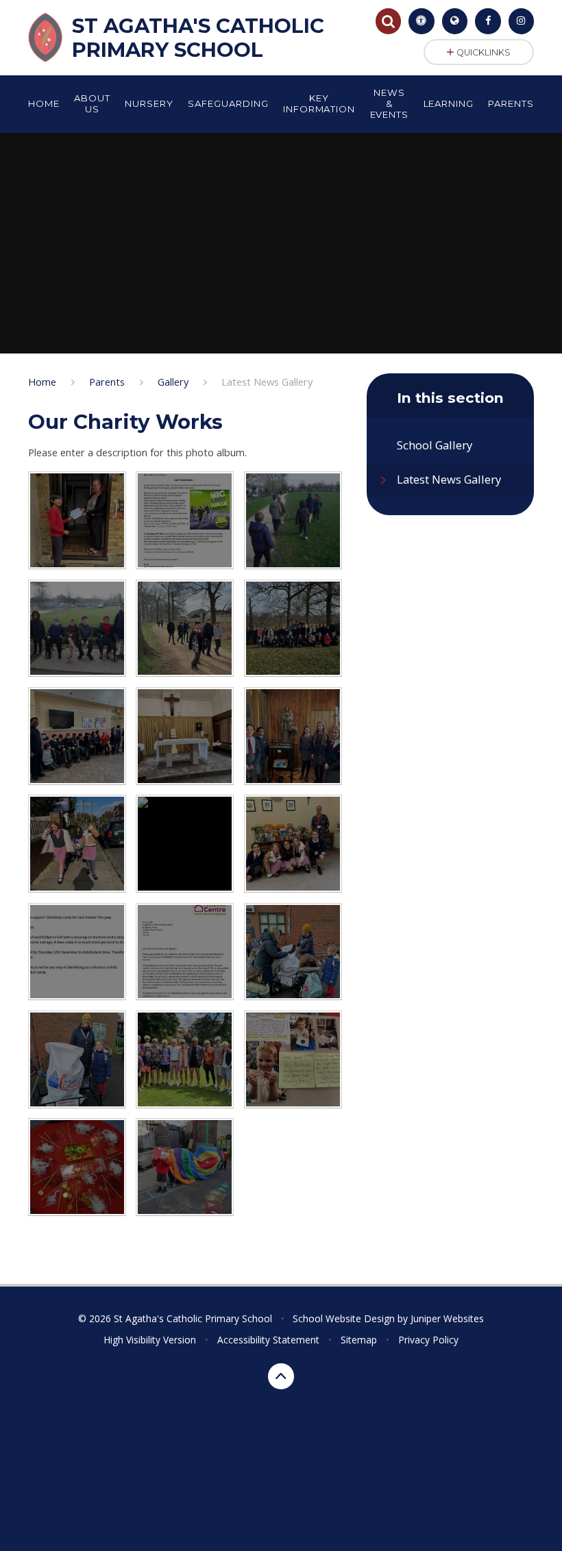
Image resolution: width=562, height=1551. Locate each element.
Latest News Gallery (267, 381)
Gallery (173, 381)
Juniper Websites (447, 1318)
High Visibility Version (149, 1339)
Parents (107, 381)
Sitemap (359, 1339)
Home (42, 381)
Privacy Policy (428, 1339)
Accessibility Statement (268, 1339)
